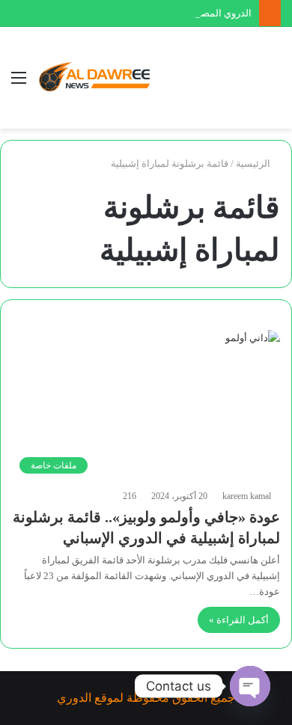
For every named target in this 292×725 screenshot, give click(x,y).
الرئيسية (254, 163)
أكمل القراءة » (239, 619)
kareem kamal (246, 496)
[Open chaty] (250, 686)
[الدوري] (97, 78)
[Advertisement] (206, 81)
